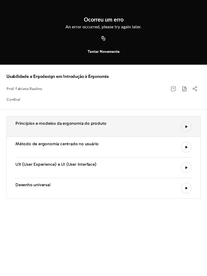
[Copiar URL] (103, 38)
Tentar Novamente (104, 51)
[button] (184, 89)
